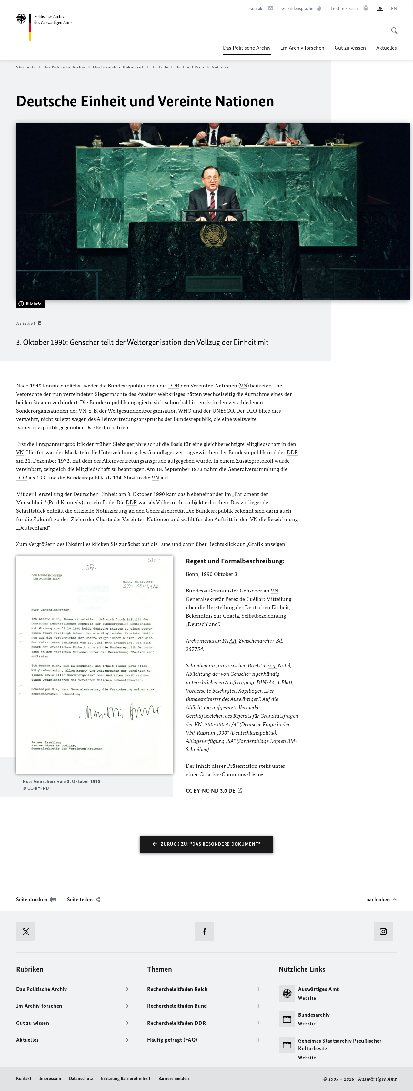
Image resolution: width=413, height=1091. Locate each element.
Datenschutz (81, 1078)
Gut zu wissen (350, 48)
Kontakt (23, 1078)
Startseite (25, 67)
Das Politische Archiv (247, 50)
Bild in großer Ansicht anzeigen (94, 665)
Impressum (50, 1078)
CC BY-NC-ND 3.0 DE (210, 790)
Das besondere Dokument (118, 67)
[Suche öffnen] (392, 27)
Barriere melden (173, 1078)
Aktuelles (386, 48)
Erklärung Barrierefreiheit (125, 1078)
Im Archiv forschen (302, 48)
